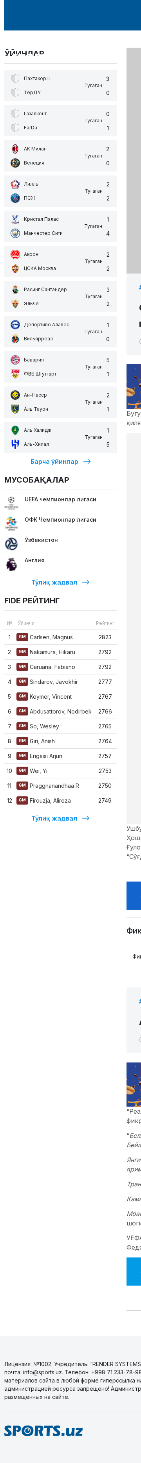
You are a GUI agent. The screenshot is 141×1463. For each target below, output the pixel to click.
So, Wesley (39, 726)
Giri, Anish (37, 741)
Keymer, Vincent (45, 696)
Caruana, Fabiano (47, 667)
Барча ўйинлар (54, 461)
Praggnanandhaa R (49, 785)
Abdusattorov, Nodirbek (55, 711)
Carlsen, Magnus (46, 637)
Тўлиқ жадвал (54, 582)
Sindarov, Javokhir (48, 681)
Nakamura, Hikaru (47, 652)
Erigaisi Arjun (40, 756)
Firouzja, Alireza (45, 800)
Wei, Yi (33, 770)
